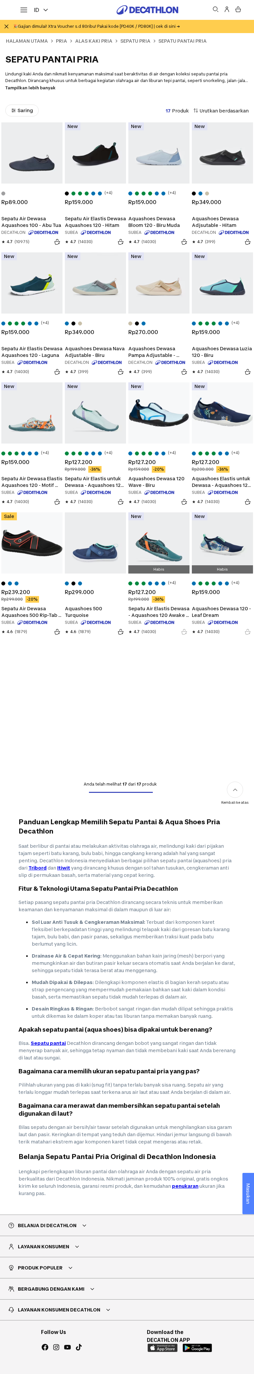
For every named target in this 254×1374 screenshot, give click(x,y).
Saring (25, 110)
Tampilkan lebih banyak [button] (30, 87)
